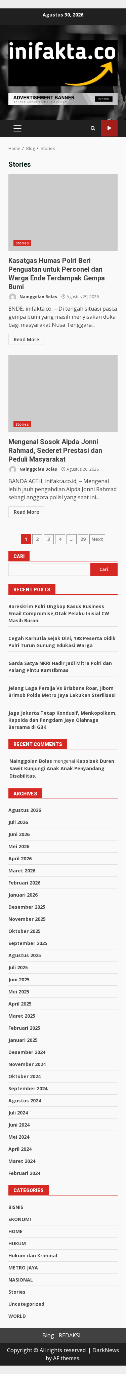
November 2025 (27, 919)
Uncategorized (26, 1304)
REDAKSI (70, 1335)
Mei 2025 (18, 991)
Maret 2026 (21, 870)
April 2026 (20, 858)
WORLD (17, 1316)
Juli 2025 (18, 967)
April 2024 (20, 1149)
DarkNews (105, 1350)
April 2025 (20, 1003)
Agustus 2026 (24, 810)
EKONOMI (19, 1219)
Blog (48, 1335)
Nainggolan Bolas (37, 297)
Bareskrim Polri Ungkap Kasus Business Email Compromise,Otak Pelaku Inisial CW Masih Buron (58, 613)
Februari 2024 (24, 1173)
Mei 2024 (18, 1137)
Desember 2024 (26, 1052)
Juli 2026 (18, 822)
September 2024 (27, 1088)
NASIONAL (20, 1280)
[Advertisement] (63, 98)
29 (83, 539)
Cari (19, 556)
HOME (15, 1231)
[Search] (93, 128)
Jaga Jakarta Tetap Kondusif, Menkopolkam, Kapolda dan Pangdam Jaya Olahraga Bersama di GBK (62, 720)
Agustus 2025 (24, 955)
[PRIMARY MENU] (17, 128)
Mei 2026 (18, 846)
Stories (22, 243)
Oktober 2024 (24, 1076)
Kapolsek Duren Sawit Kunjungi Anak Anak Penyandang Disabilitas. (61, 768)
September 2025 (27, 943)
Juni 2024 (19, 1125)
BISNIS (15, 1207)
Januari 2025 (23, 1040)
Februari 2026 (24, 882)
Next (97, 539)
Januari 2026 (23, 895)
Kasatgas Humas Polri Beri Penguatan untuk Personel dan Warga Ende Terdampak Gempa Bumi (63, 212)
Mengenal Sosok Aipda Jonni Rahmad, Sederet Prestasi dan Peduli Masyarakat (63, 393)
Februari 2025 (24, 1028)
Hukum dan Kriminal (32, 1255)
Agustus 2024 (24, 1100)
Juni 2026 (19, 834)
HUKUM (17, 1243)
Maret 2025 (21, 1016)
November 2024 (27, 1064)
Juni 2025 (19, 979)
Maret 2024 (21, 1161)
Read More (26, 339)
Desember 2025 (26, 907)
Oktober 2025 (24, 931)
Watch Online (109, 128)
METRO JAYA (23, 1267)
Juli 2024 (18, 1112)
